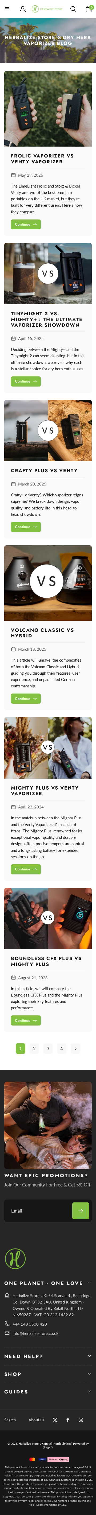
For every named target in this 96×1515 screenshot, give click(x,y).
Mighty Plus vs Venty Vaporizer (45, 791)
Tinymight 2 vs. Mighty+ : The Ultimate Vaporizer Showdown (47, 319)
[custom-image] (15, 1268)
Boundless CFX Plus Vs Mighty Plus (46, 961)
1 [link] (20, 1048)
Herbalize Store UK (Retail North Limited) (45, 1443)
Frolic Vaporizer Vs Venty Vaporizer (42, 159)
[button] (7, 9)
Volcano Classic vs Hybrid (42, 633)
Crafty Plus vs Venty (44, 471)
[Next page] (75, 1048)
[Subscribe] (80, 1210)
